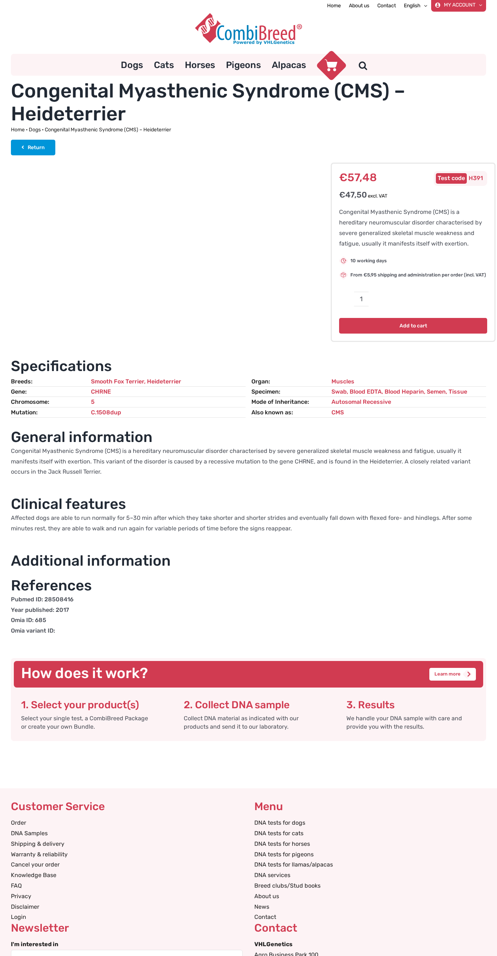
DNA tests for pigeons (284, 854)
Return (36, 147)
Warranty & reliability (39, 854)
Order (18, 822)
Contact (265, 916)
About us (266, 896)
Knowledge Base (33, 875)
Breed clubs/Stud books (287, 885)
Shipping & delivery (37, 843)
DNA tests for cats (278, 833)
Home (18, 130)
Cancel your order (35, 864)
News (261, 906)
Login (18, 916)
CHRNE (101, 391)
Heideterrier (164, 381)
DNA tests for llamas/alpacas (293, 864)
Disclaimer (25, 906)
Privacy (21, 896)
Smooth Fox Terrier (117, 381)
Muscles (342, 381)
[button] (363, 65)
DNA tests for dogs (279, 822)
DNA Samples (29, 833)
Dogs (35, 130)
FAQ (16, 885)
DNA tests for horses (282, 843)
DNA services (272, 875)
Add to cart (413, 326)
